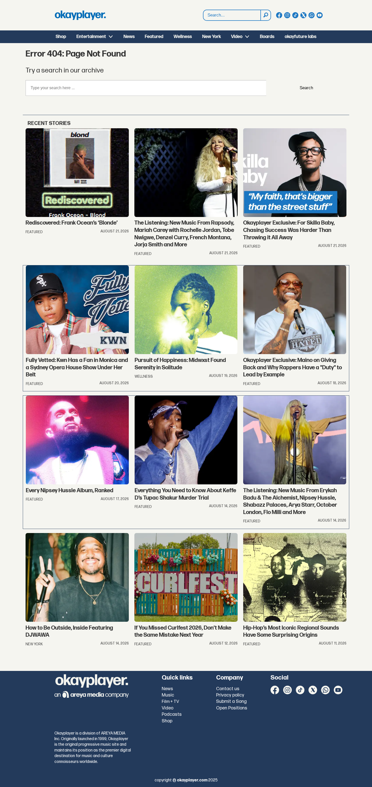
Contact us (227, 688)
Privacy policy (230, 695)
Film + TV (170, 701)
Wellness (183, 36)
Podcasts (172, 714)
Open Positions (231, 708)
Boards (267, 36)
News (129, 36)
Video (236, 36)
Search (306, 87)
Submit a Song (231, 701)
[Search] (265, 15)
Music (168, 695)
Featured (154, 36)
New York (211, 36)
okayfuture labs (300, 36)
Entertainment (91, 36)
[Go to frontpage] (80, 15)
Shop (61, 36)
